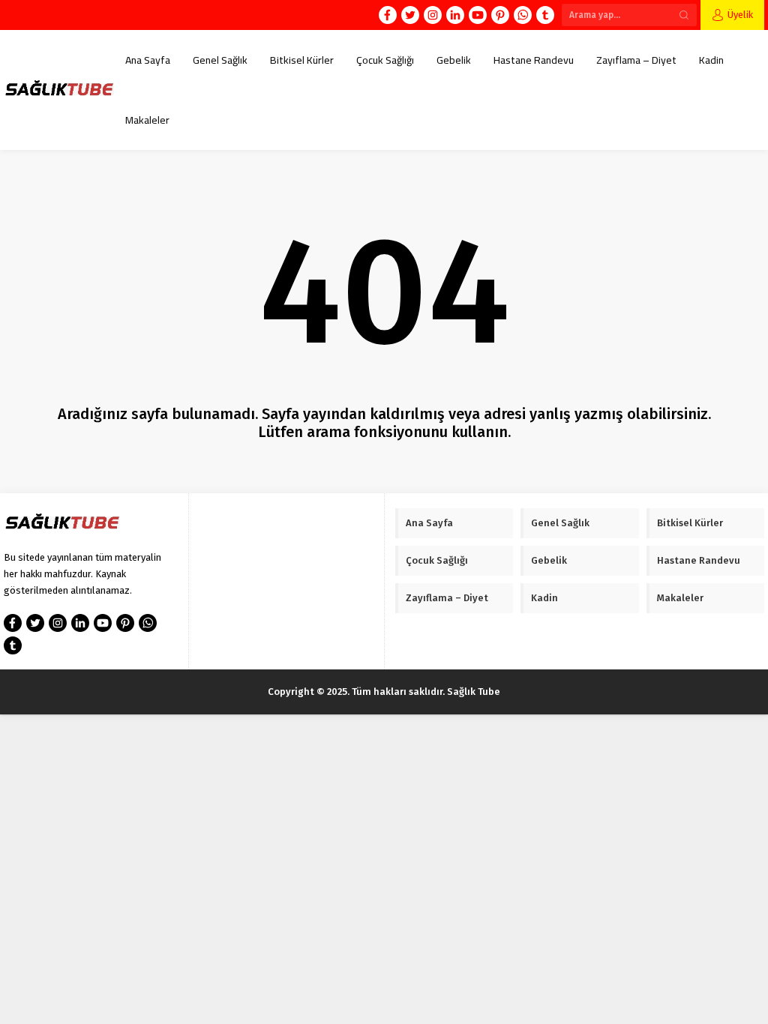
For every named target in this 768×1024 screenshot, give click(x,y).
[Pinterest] (500, 15)
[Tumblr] (545, 15)
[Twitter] (410, 15)
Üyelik (740, 14)
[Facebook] (388, 15)
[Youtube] (478, 15)
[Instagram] (433, 15)
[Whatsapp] (523, 15)
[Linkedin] (455, 15)
